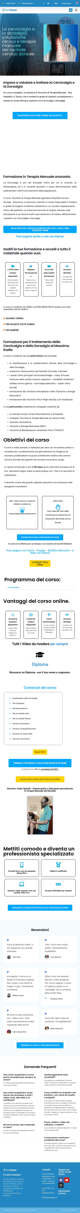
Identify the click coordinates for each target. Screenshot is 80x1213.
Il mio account (66, 3)
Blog (55, 3)
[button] (70, 10)
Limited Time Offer (40, 563)
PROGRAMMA (14, 587)
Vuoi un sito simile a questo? (69, 1210)
